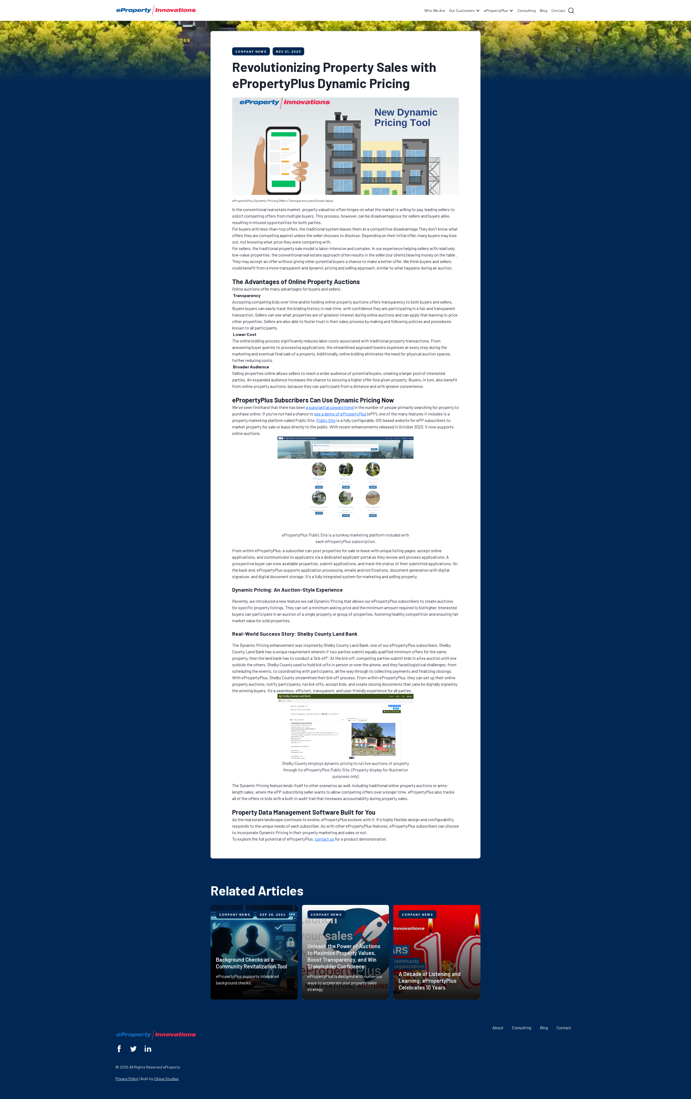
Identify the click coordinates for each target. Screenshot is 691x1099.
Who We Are (434, 10)
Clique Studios (166, 1078)
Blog (543, 10)
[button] (464, 10)
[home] (156, 10)
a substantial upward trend (330, 407)
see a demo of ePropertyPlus (340, 413)
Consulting (526, 10)
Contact (558, 10)
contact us (324, 838)
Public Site (326, 420)
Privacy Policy (127, 1078)
